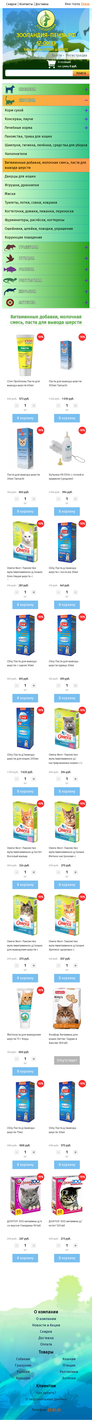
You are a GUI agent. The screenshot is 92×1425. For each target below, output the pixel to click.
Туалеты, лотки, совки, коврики (31, 202)
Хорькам (27, 291)
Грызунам (28, 247)
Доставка (42, 4)
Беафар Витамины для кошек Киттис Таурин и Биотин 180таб (63, 1038)
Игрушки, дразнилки (22, 185)
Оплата (46, 1344)
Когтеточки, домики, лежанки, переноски (39, 211)
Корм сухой (14, 110)
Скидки (11, 4)
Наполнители (16, 154)
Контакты (26, 4)
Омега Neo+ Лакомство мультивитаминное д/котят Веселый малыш (24, 852)
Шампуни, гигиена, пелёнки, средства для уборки (46, 145)
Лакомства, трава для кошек (28, 136)
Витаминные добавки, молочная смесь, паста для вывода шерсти (45, 165)
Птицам (26, 258)
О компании (46, 1319)
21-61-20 (54, 1410)
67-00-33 (46, 43)
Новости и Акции (46, 1325)
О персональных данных (46, 1399)
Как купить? (46, 1393)
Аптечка (27, 302)
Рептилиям (30, 280)
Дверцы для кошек (20, 176)
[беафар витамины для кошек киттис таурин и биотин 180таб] (67, 1008)
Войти (57, 55)
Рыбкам (26, 269)
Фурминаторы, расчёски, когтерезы (34, 220)
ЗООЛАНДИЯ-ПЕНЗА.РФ (46, 35)
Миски (10, 194)
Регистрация (76, 55)
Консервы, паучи (19, 119)
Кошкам (27, 100)
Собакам (27, 89)
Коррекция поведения (23, 237)
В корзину (25, 418)
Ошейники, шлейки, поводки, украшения (39, 229)
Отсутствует (67, 1060)
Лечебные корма (18, 128)
